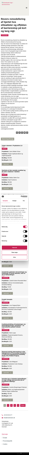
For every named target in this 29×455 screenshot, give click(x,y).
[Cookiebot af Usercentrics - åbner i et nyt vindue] (20, 197)
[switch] (25, 231)
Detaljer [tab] (14, 200)
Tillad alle (14, 247)
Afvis (14, 257)
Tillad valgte (14, 252)
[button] (17, 133)
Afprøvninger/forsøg (7, 139)
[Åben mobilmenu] (26, 8)
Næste (23, 405)
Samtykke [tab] (5, 200)
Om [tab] (24, 200)
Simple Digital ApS (26, 453)
